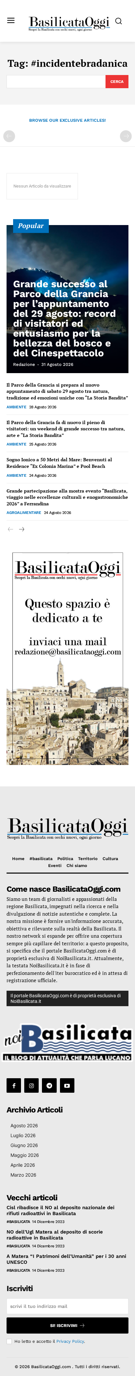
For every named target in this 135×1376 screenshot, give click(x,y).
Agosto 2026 (24, 1125)
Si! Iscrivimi (63, 1325)
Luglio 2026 (23, 1135)
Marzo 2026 (23, 1175)
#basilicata (18, 1221)
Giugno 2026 (24, 1145)
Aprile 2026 (22, 1165)
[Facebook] (14, 1085)
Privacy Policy (70, 1341)
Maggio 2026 (24, 1155)
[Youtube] (67, 1085)
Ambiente (16, 407)
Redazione (24, 364)
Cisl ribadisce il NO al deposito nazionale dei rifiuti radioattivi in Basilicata (60, 1210)
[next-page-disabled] (126, 136)
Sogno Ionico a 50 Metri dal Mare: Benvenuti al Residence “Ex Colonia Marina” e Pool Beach (59, 462)
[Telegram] (49, 1085)
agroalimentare (24, 512)
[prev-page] (9, 136)
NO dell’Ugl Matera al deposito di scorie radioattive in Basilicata (55, 1235)
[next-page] (21, 529)
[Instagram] (31, 1085)
